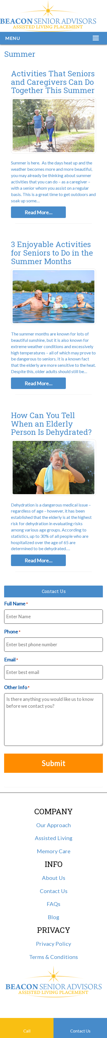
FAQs (53, 903)
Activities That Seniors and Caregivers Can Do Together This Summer (53, 82)
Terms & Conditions (53, 956)
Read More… (38, 212)
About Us (53, 877)
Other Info (16, 687)
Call (26, 1030)
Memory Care (54, 851)
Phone (12, 631)
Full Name (16, 603)
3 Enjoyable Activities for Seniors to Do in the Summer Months (52, 252)
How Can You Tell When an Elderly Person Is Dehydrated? (51, 423)
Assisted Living (53, 838)
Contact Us (80, 1030)
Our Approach (53, 825)
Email (11, 659)
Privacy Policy (53, 943)
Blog (53, 917)
